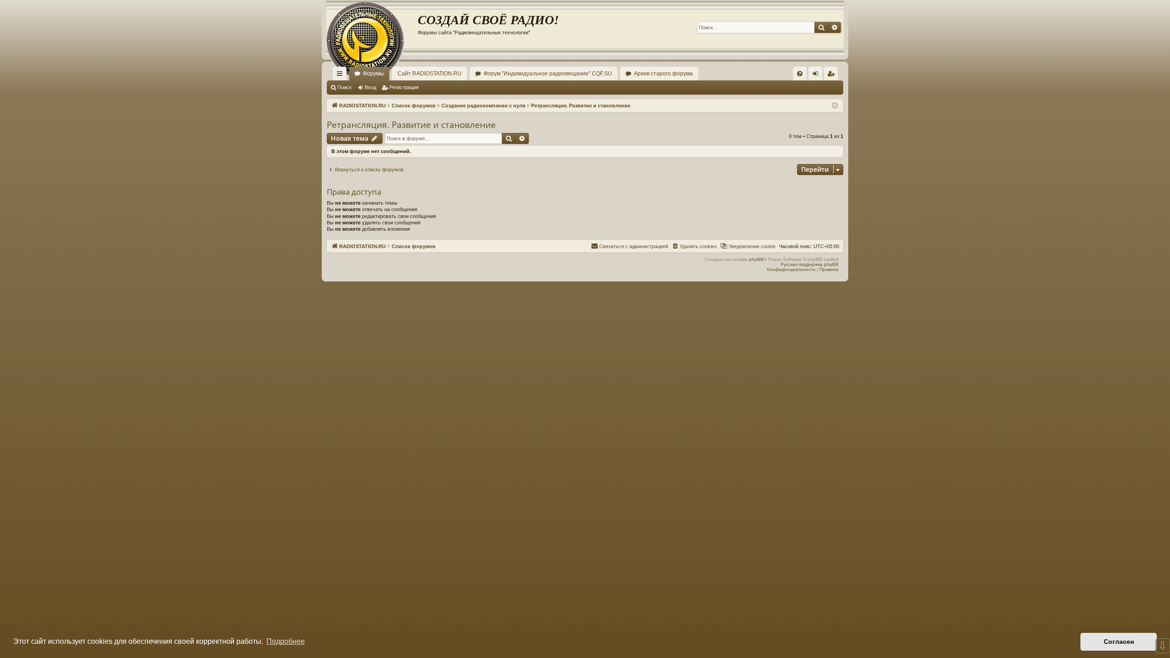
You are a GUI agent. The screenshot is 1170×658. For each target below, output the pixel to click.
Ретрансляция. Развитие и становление (411, 125)
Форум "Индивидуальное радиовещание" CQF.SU (548, 73)
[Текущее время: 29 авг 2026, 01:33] (835, 106)
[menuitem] (800, 73)
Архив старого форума (663, 73)
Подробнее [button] (285, 641)
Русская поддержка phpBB (810, 264)
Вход (370, 87)
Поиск (344, 87)
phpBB (756, 259)
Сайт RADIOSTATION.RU (430, 73)
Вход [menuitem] (817, 75)
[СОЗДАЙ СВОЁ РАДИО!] (372, 27)
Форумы (373, 73)
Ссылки (341, 75)
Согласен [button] (1119, 641)
